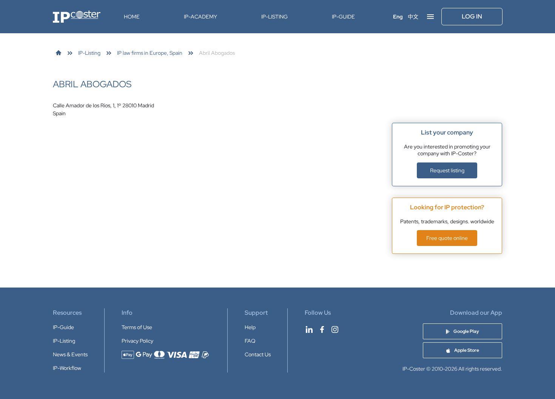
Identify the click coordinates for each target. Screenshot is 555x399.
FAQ (250, 340)
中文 (413, 16)
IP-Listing (274, 16)
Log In (472, 16)
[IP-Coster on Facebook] (322, 329)
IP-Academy (200, 16)
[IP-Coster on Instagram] (334, 329)
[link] (58, 53)
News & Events (70, 354)
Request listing (447, 170)
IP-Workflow (67, 368)
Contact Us (258, 354)
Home (132, 16)
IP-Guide (343, 16)
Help (250, 327)
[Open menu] (430, 16)
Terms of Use (137, 327)
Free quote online (447, 238)
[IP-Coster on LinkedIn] (309, 329)
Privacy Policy (137, 340)
